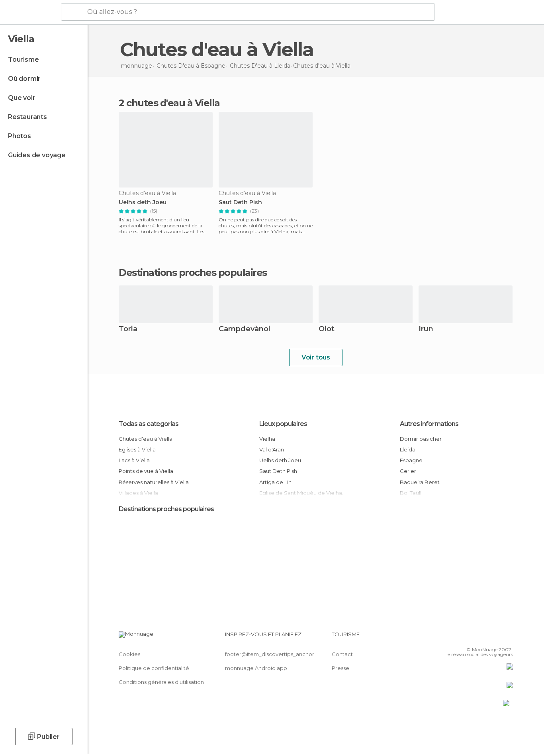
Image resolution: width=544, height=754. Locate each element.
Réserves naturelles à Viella (154, 482)
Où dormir (24, 78)
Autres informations (429, 424)
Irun (426, 329)
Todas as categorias (148, 424)
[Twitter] (481, 637)
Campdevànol (244, 329)
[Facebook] (468, 637)
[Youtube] (507, 637)
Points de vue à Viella (146, 471)
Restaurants (27, 117)
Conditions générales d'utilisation (161, 682)
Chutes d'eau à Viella (145, 439)
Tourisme (23, 59)
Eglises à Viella (137, 449)
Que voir (21, 98)
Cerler (408, 471)
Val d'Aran (271, 449)
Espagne (411, 460)
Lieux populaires (283, 424)
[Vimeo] (494, 637)
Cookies (129, 654)
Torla (128, 329)
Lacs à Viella (134, 460)
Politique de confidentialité (154, 668)
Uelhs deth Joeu (142, 202)
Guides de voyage (37, 155)
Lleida (407, 449)
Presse (340, 668)
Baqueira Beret (420, 482)
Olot (327, 329)
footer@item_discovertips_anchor (269, 654)
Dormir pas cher (421, 439)
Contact (342, 654)
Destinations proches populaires (193, 272)
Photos (19, 136)
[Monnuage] (30, 12)
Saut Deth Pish (240, 202)
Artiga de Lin (275, 482)
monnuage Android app (256, 668)
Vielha (267, 439)
